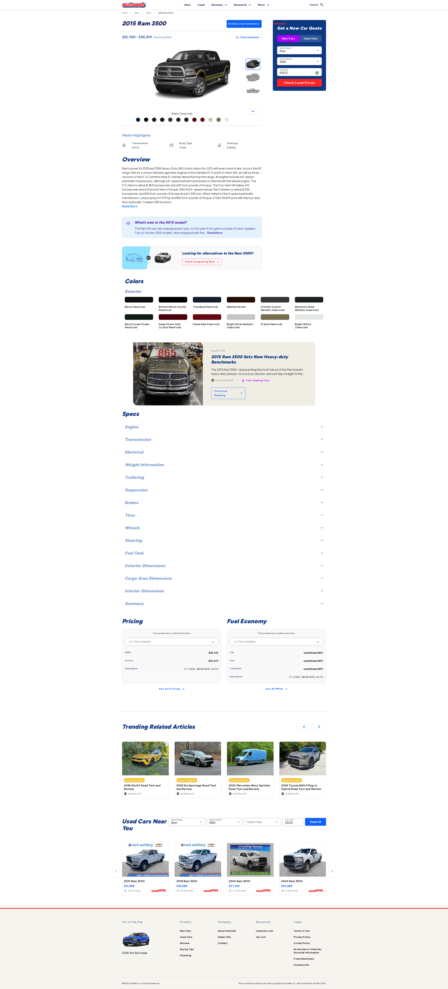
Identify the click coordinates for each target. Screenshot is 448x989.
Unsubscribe (301, 964)
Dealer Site (224, 937)
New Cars (288, 38)
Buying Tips (187, 949)
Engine (131, 426)
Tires (130, 515)
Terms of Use (302, 930)
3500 (148, 13)
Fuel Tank (134, 553)
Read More (129, 206)
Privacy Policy (302, 937)
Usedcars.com (264, 930)
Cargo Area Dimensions (148, 578)
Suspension (136, 489)
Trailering (134, 477)
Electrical (134, 452)
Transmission (138, 439)
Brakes (131, 502)
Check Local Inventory (243, 23)
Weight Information (144, 464)
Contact (222, 943)
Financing (185, 955)
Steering (133, 540)
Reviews (185, 943)
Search (315, 822)
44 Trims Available (247, 37)
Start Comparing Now (200, 261)
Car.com (261, 937)
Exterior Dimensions (145, 565)
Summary (134, 603)
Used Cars (311, 38)
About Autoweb (227, 930)
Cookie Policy (302, 943)
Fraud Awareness (304, 958)
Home (125, 13)
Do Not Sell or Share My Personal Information (307, 951)
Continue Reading (220, 393)
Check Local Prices (299, 83)
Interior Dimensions (144, 590)
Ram (137, 13)
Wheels (132, 527)
